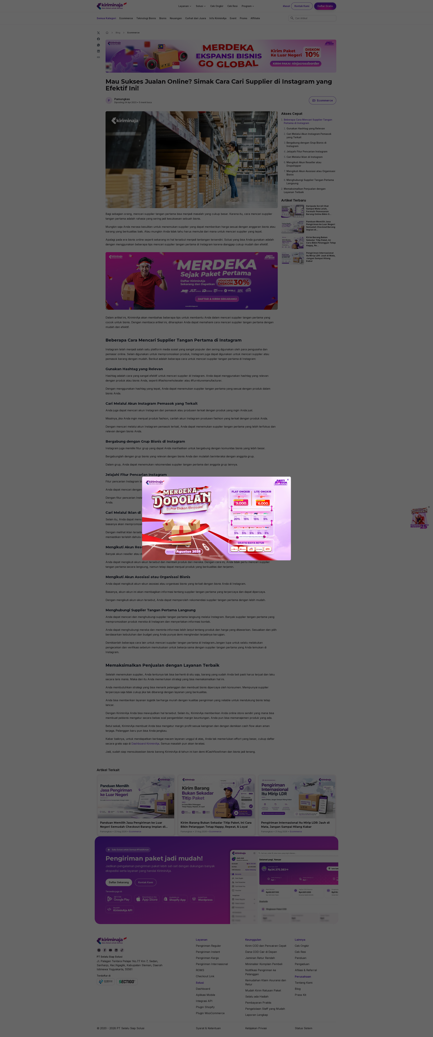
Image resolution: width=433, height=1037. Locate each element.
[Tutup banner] (288, 479)
